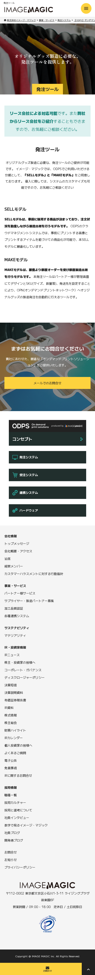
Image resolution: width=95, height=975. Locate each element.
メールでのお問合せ (47, 383)
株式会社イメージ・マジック (21, 20)
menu (86, 8)
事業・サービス (46, 20)
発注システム (64, 20)
